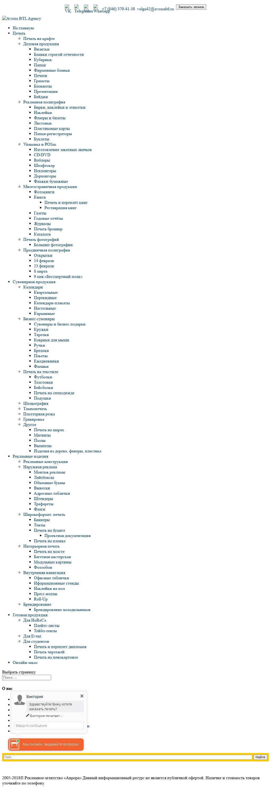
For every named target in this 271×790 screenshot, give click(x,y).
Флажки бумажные (51, 181)
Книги (40, 197)
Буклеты (41, 138)
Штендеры (43, 498)
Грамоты (41, 80)
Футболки (43, 376)
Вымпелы (43, 445)
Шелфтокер (44, 165)
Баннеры (42, 519)
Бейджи (41, 96)
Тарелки (41, 334)
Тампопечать (35, 408)
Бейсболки (43, 387)
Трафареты (43, 503)
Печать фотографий (41, 239)
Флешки (41, 366)
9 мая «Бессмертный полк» (58, 276)
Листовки (43, 123)
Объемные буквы (49, 482)
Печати (40, 75)
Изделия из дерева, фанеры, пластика (67, 450)
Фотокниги (44, 191)
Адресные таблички (52, 493)
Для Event (32, 636)
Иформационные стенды (56, 583)
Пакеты (41, 355)
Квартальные (46, 292)
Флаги (39, 509)
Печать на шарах (49, 429)
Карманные (44, 313)
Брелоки (41, 350)
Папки (40, 64)
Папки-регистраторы (53, 133)
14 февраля (44, 260)
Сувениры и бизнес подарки (59, 324)
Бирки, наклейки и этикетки (59, 107)
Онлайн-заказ (25, 662)
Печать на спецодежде (54, 392)
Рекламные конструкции (45, 461)
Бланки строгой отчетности (59, 54)
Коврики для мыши (51, 339)
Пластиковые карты (52, 128)
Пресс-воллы (45, 593)
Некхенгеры (45, 170)
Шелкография (35, 403)
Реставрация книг (60, 207)
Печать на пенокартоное (56, 657)
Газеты (40, 212)
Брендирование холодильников (62, 609)
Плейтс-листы (47, 625)
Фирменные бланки (52, 70)
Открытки (43, 255)
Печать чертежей (49, 651)
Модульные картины (52, 561)
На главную (23, 27)
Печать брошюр (48, 228)
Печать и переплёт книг (66, 202)
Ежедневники (46, 361)
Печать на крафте (39, 38)
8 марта (40, 271)
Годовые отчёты (48, 218)
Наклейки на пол (49, 588)
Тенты (39, 524)
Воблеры (42, 160)
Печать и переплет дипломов (60, 646)
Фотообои (43, 567)
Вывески (42, 487)
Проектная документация (67, 535)
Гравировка (33, 419)
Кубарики (43, 59)
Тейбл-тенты (45, 630)
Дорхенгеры (45, 175)
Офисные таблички (51, 577)
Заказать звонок (191, 7)
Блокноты (43, 86)
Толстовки (43, 382)
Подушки (42, 398)
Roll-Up (41, 598)
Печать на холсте (49, 551)
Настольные (45, 308)
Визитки (41, 49)
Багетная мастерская (52, 556)
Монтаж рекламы (49, 472)
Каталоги (42, 234)
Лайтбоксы (44, 477)
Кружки (41, 329)
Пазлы (40, 440)
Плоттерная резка (39, 413)
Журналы (42, 223)
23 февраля (44, 265)
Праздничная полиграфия (46, 249)
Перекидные (45, 297)
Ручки (39, 345)
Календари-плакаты (52, 302)
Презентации (46, 91)
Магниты (42, 435)
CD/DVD (42, 154)
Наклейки (43, 112)
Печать (19, 33)
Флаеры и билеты (50, 117)
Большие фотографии (53, 244)
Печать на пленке (50, 540)
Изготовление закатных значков (63, 149)
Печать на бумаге (49, 530)
